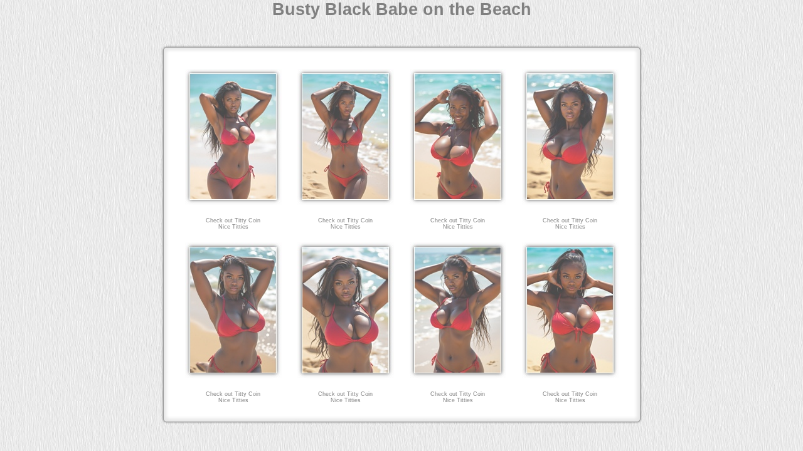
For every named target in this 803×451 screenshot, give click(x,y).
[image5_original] (233, 375)
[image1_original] (233, 201)
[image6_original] (345, 375)
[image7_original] (458, 375)
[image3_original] (458, 201)
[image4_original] (570, 201)
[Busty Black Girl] (345, 201)
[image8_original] (570, 375)
